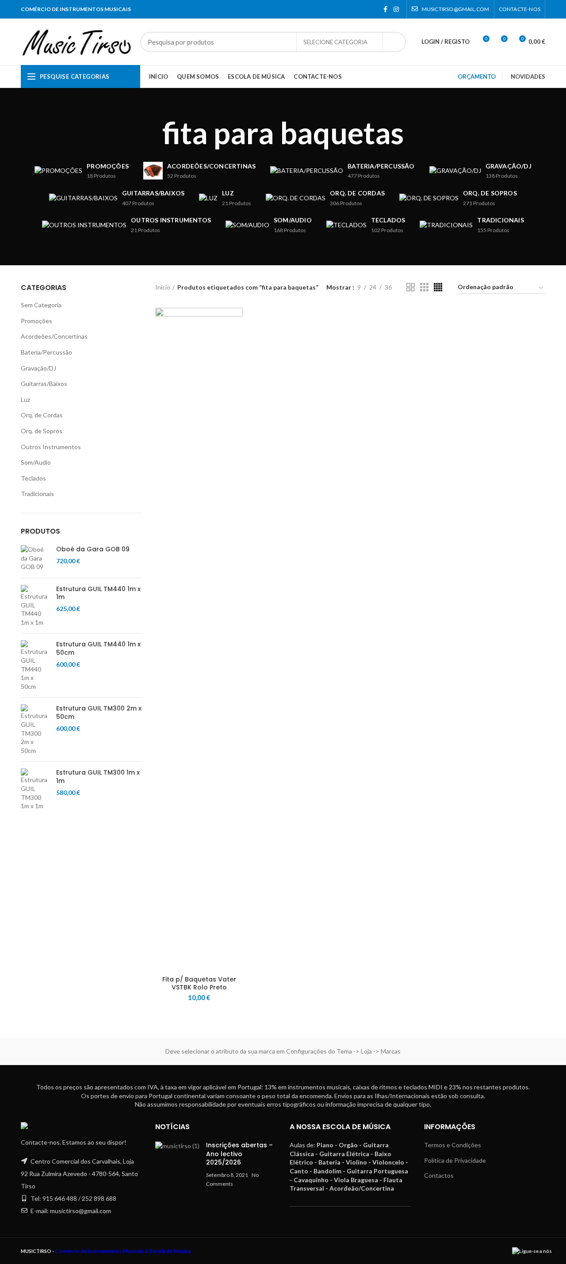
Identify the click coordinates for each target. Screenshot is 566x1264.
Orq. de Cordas (42, 415)
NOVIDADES (528, 76)
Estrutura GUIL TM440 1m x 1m (98, 593)
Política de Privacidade (455, 1160)
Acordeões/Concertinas (54, 336)
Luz (25, 399)
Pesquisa (394, 42)
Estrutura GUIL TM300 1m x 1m (98, 776)
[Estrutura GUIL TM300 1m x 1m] (35, 789)
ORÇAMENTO (477, 76)
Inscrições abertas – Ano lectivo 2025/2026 (239, 1154)
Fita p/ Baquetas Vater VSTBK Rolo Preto (199, 983)
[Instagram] (396, 9)
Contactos (439, 1175)
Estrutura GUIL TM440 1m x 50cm (98, 648)
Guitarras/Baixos (44, 383)
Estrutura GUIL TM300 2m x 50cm (99, 712)
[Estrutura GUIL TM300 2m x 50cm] (35, 729)
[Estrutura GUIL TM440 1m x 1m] (35, 605)
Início (162, 287)
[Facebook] (385, 9)
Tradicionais (37, 493)
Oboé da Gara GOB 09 (93, 549)
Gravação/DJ (38, 368)
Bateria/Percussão (46, 352)
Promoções (36, 321)
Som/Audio (36, 462)
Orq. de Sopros (41, 431)
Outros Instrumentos (51, 447)
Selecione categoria (335, 42)
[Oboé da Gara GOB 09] (35, 558)
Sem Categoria (41, 305)
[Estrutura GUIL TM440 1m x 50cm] (35, 665)
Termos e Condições (452, 1145)
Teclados (33, 478)
